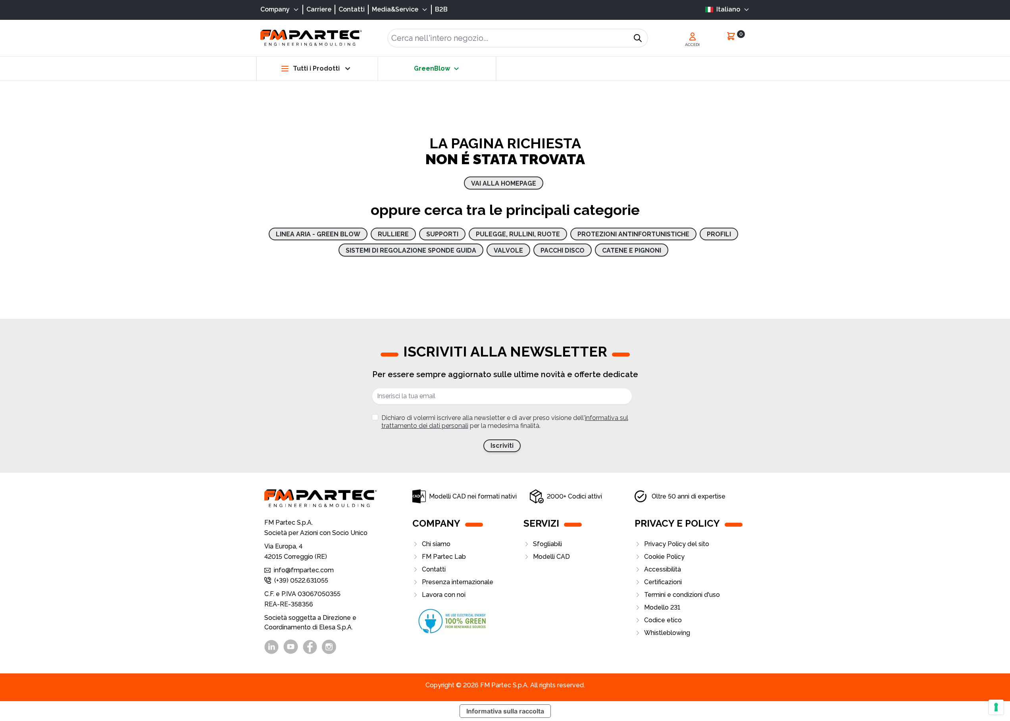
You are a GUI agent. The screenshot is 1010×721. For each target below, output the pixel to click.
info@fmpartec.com (304, 570)
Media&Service (395, 9)
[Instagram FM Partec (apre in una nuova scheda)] (329, 647)
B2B (441, 9)
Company (275, 9)
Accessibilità (662, 569)
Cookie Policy (664, 556)
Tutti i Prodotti (316, 68)
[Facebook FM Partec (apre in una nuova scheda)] (310, 647)
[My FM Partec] (692, 36)
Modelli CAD (551, 556)
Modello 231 (662, 607)
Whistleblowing (667, 633)
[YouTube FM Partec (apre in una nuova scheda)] (290, 646)
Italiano (728, 9)
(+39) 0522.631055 (301, 580)
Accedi (692, 44)
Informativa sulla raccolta (505, 711)
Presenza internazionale (457, 582)
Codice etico (663, 620)
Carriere (318, 9)
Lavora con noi (444, 594)
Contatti (352, 9)
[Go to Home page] (311, 38)
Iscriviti (502, 445)
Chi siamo (436, 544)
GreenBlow (432, 68)
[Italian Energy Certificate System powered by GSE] (467, 621)
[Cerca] (637, 38)
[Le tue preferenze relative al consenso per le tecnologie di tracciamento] (996, 707)
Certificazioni (663, 582)
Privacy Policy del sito (676, 544)
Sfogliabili (547, 544)
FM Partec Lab (444, 556)
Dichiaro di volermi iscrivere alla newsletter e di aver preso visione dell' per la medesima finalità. (504, 422)
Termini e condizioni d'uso (682, 594)
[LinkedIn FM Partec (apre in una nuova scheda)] (271, 647)
